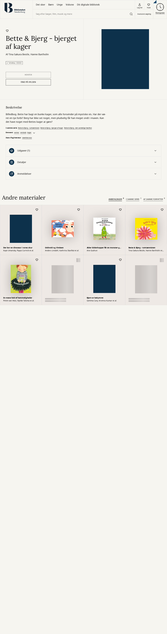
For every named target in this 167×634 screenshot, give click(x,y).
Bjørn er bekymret (95, 297)
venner (16, 132)
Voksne (70, 4)
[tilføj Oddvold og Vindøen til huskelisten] (78, 210)
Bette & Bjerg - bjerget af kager (51, 128)
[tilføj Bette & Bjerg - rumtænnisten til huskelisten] (162, 210)
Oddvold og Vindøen (54, 247)
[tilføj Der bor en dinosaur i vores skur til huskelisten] (36, 210)
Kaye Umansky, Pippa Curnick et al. (18, 251)
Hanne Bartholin (40, 54)
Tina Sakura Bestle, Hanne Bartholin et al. (145, 251)
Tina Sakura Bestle (19, 54)
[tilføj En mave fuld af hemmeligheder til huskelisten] (36, 260)
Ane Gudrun (92, 251)
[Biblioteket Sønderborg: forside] (16, 9)
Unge (60, 4)
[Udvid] (34, 133)
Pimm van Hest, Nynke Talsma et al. (18, 301)
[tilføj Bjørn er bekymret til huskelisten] (120, 260)
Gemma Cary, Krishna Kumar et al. (102, 301)
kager (29, 132)
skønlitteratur (27, 138)
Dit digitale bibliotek (88, 4)
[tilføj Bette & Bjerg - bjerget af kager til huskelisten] (7, 30)
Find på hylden (28, 82)
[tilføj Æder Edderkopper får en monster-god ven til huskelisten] (120, 210)
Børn (51, 4)
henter (28, 74)
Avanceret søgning (144, 14)
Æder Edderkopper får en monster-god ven (104, 248)
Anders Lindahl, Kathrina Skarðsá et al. (62, 251)
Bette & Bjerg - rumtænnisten (28, 128)
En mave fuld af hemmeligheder (17, 297)
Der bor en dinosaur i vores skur (17, 247)
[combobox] (84, 14)
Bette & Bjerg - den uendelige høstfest (78, 128)
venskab (23, 132)
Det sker (40, 4)
